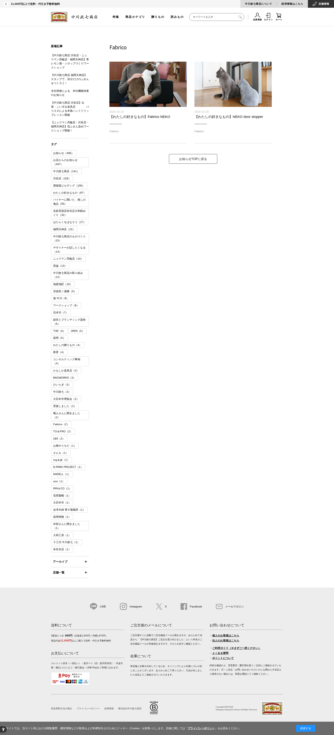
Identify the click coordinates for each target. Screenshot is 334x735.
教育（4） (59, 352)
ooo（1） (59, 481)
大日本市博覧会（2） (66, 398)
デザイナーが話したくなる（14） (69, 249)
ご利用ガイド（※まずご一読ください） (236, 648)
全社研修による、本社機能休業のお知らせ (70, 92)
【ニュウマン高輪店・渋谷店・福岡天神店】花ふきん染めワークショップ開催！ (70, 126)
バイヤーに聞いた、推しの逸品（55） (69, 201)
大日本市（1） (62, 502)
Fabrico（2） (61, 424)
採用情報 (109, 708)
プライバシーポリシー (88, 708)
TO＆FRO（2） (62, 431)
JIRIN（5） (77, 330)
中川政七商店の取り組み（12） (68, 274)
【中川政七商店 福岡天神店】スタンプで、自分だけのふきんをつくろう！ (70, 79)
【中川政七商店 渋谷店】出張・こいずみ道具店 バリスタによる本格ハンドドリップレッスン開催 (70, 108)
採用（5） (59, 337)
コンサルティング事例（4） (66, 361)
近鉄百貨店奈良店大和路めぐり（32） (69, 212)
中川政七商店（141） (66, 171)
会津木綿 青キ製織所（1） (69, 509)
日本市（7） (60, 312)
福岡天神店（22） (64, 229)
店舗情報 (324, 3)
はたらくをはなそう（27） (69, 222)
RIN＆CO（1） (62, 488)
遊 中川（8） (61, 298)
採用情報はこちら (292, 3)
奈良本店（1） (62, 549)
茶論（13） (60, 265)
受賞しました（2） (64, 406)
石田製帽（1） (62, 495)
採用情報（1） (62, 516)
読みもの (177, 16)
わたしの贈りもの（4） (67, 345)
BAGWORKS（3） (64, 377)
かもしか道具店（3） (66, 370)
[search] (240, 17)
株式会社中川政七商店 (129, 708)
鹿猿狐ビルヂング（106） (69, 185)
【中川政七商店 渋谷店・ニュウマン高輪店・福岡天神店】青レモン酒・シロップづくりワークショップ (70, 61)
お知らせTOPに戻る (193, 159)
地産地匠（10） (62, 284)
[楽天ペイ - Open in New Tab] (70, 684)
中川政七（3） (62, 391)
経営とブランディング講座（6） (69, 321)
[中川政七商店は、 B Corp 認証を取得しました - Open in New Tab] (154, 713)
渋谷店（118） (62, 178)
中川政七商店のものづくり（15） (69, 238)
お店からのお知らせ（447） (65, 162)
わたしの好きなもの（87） (69, 192)
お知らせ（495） (63, 153)
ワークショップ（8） (66, 305)
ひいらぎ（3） (62, 384)
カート (279, 19)
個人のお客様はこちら (225, 635)
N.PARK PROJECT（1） (68, 466)
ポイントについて (223, 658)
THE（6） (59, 330)
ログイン (268, 19)
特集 (116, 16)
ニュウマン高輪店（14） (68, 258)
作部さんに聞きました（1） (66, 526)
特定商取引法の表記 (61, 708)
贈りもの (157, 16)
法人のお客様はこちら (225, 640)
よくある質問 (220, 653)
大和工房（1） (62, 535)
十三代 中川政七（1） (66, 542)
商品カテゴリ (135, 16)
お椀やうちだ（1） (64, 445)
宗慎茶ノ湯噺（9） (64, 291)
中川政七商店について (258, 3)
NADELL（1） (62, 474)
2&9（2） (59, 438)
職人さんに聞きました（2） (66, 415)
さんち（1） (60, 452)
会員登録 (257, 19)
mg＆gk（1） (61, 459)
